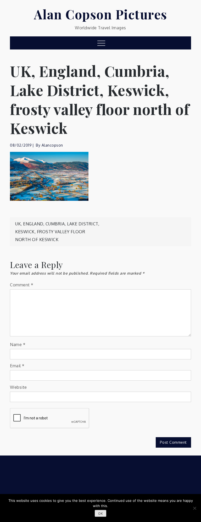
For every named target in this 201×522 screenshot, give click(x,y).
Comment (22, 284)
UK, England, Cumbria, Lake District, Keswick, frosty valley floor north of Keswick (57, 231)
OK (100, 513)
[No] (194, 508)
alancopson (52, 145)
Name (17, 344)
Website (18, 387)
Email (17, 365)
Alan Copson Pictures (100, 14)
